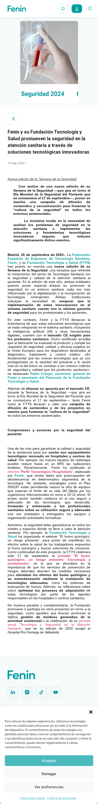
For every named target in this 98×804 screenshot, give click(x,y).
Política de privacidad (61, 798)
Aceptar (49, 760)
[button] (90, 712)
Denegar (49, 774)
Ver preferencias (49, 787)
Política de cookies (32, 798)
